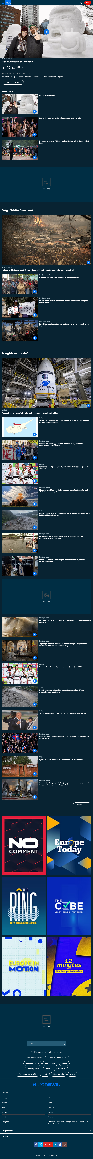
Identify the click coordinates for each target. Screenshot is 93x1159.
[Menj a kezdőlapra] (8, 2)
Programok (52, 1117)
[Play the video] (46, 31)
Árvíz (48, 1069)
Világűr (5, 410)
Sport (41, 464)
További (5, 1136)
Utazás (4, 1112)
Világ (41, 418)
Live (87, 3)
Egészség (51, 1107)
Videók (4, 1117)
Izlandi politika (33, 1069)
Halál (45, 1074)
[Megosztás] (13, 68)
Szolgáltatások (7, 1131)
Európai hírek (44, 441)
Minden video (81, 805)
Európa (4, 1098)
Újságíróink (6, 1122)
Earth (50, 1102)
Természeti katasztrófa (27, 1074)
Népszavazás (58, 1074)
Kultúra (50, 1112)
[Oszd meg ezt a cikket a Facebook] (3, 68)
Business (5, 1102)
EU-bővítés (60, 1069)
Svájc (72, 1074)
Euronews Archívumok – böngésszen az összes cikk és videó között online (68, 1122)
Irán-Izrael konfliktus (35, 1058)
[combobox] (46, 1043)
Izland (64, 1063)
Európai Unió (50, 1063)
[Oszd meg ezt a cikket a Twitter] (8, 68)
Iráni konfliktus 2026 (58, 1058)
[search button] (63, 1043)
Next (3, 1107)
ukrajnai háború (32, 1063)
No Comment (7, 267)
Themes (5, 1093)
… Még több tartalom (13, 82)
